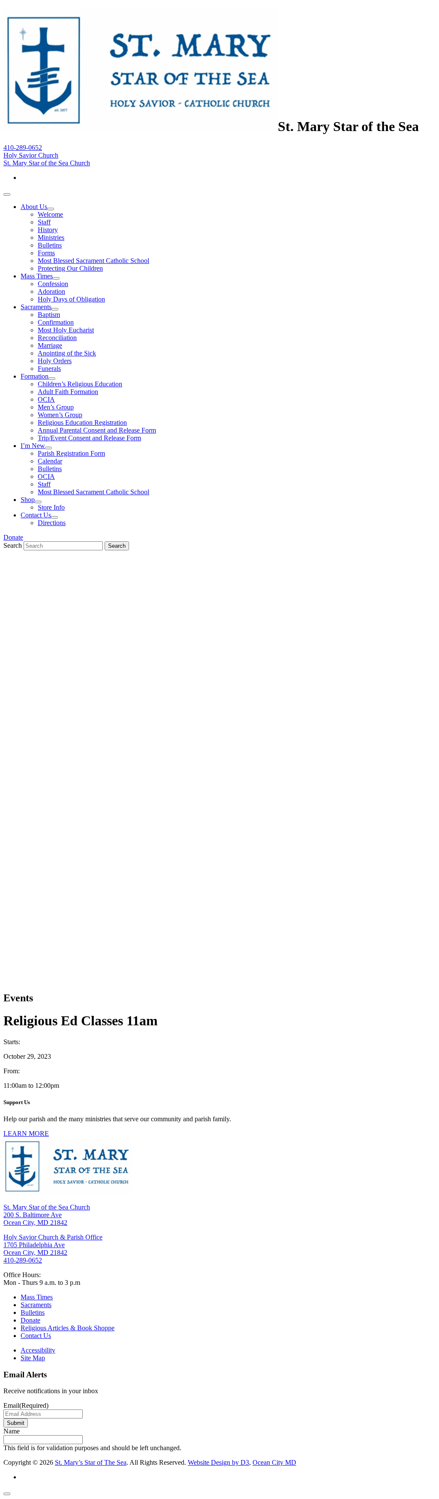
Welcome (50, 214)
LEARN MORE (26, 1133)
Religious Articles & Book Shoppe (67, 1328)
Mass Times (37, 276)
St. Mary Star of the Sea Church (46, 163)
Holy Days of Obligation (71, 299)
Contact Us (36, 515)
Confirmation (56, 322)
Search (12, 545)
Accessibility (38, 1350)
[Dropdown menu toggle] (50, 209)
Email (25, 1405)
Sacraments (36, 307)
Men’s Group (56, 407)
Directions (52, 522)
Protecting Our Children (70, 268)
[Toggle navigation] (6, 194)
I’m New (33, 445)
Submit (15, 1423)
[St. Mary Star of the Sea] (140, 126)
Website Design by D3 (218, 1462)
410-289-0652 (22, 147)
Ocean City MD (274, 1462)
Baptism (49, 314)
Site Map (33, 1358)
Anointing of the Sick (67, 353)
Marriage (50, 345)
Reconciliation (57, 337)
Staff (44, 222)
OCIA (46, 399)
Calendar (50, 461)
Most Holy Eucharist (66, 330)
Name (11, 1431)
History (48, 229)
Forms (46, 253)
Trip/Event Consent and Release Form (89, 438)
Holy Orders (55, 360)
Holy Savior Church (30, 155)
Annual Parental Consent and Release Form (97, 430)
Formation (34, 376)
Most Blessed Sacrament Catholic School (93, 260)
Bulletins (50, 245)
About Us (34, 206)
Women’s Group (60, 414)
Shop (28, 499)
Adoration (51, 291)
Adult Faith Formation (68, 391)
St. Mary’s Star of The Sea (90, 1462)
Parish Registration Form (71, 453)
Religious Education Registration (82, 422)
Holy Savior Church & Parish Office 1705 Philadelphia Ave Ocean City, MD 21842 (52, 1244)
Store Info (51, 507)
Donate (13, 537)
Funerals (49, 368)
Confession (53, 283)
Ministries (51, 237)
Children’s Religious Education (80, 384)
